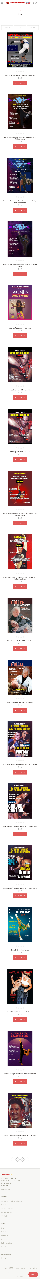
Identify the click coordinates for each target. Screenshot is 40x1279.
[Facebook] (1, 1258)
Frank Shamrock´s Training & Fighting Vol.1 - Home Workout (20, 888)
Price (19, 27)
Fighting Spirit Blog (6, 1212)
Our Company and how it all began (11, 1201)
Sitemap (20, 1276)
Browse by (7, 27)
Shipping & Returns (7, 1208)
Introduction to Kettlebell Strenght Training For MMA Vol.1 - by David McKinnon (20, 578)
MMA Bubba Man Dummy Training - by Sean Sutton (20, 75)
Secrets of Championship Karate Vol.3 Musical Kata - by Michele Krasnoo (20, 138)
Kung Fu (3, 1228)
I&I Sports (4, 1239)
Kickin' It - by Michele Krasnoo (20, 950)
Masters (3, 1232)
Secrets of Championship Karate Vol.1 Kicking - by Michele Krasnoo (20, 265)
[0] (36, 3)
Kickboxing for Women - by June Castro (20, 328)
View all (3, 1247)
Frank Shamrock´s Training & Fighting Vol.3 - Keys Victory (20, 764)
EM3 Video (4, 1235)
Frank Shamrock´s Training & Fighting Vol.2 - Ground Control (20, 826)
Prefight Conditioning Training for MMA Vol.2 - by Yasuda (20, 1135)
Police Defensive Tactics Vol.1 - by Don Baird (20, 703)
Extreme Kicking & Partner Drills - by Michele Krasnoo (20, 1074)
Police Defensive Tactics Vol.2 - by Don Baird (20, 641)
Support (3, 1205)
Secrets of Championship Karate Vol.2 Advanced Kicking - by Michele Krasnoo (20, 202)
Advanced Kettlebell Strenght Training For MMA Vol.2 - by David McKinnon (20, 514)
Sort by (32, 27)
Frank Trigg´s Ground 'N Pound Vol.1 (20, 452)
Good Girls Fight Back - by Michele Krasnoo (20, 1012)
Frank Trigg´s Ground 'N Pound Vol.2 (20, 390)
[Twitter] (6, 1258)
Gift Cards (4, 1216)
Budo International (6, 1243)
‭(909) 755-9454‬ (6, 1190)
